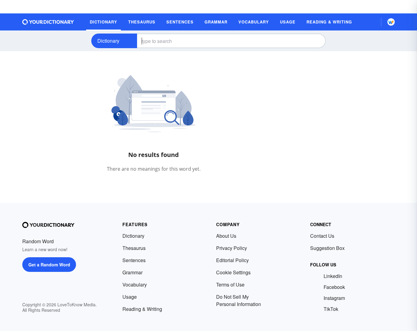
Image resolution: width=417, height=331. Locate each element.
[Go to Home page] (48, 22)
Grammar (132, 272)
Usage (129, 296)
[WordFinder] (391, 22)
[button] (371, 22)
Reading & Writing (142, 308)
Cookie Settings (233, 272)
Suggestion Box (327, 247)
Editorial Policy (232, 260)
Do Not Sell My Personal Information (238, 300)
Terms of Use (230, 284)
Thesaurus (134, 247)
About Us (226, 235)
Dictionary (108, 40)
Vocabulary (134, 284)
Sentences (134, 260)
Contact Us (322, 235)
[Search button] (316, 41)
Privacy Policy (231, 247)
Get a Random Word (49, 265)
